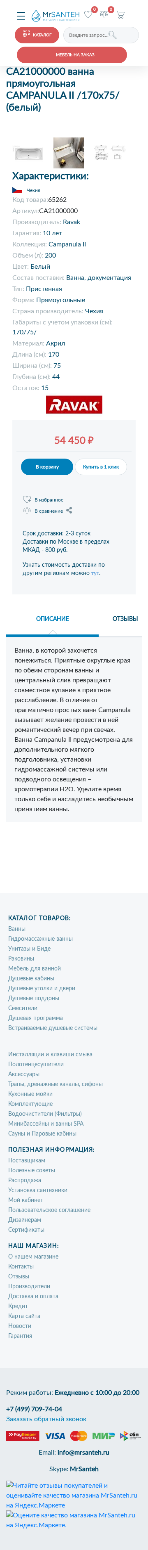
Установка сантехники (37, 1190)
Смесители (22, 1008)
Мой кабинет (25, 1200)
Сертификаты (26, 1230)
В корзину (47, 466)
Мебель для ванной (34, 969)
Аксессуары (23, 1074)
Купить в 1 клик (101, 466)
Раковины (21, 959)
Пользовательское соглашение (49, 1210)
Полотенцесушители (36, 1064)
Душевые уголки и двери (41, 989)
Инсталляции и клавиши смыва (50, 1055)
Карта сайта (24, 1316)
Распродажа (24, 1180)
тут (95, 573)
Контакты (21, 1267)
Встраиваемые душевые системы (52, 1028)
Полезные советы (31, 1171)
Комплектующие (30, 1104)
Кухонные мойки (30, 1094)
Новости (19, 1326)
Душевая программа (35, 1018)
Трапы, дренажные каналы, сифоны (55, 1084)
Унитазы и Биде (29, 949)
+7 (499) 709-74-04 (34, 1409)
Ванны (16, 929)
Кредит (18, 1306)
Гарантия (20, 1336)
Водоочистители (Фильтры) (45, 1114)
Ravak (71, 222)
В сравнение (49, 511)
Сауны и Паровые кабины (42, 1134)
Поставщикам (26, 1161)
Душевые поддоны (33, 998)
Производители (29, 1287)
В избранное (49, 499)
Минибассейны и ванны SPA (45, 1124)
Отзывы (18, 1277)
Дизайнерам (24, 1220)
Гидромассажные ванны (40, 939)
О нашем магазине (33, 1257)
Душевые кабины (31, 979)
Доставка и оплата (33, 1296)
